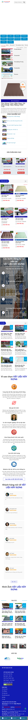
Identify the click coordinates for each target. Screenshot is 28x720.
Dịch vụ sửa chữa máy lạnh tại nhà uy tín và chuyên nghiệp (20, 613)
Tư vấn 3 (23, 718)
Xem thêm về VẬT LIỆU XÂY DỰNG (14, 479)
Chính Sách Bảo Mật (8, 682)
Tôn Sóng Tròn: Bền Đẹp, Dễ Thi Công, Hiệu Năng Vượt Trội (6, 335)
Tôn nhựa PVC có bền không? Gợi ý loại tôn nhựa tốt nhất (7, 613)
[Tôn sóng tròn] (14, 91)
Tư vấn (3, 323)
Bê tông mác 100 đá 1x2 (12, 129)
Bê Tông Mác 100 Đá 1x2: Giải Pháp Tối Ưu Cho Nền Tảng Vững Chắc (20, 625)
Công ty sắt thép (10, 138)
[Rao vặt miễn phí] (20, 658)
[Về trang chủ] (6, 2)
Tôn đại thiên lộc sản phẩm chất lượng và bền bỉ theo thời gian (20, 335)
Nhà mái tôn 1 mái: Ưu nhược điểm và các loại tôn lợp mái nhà (6, 638)
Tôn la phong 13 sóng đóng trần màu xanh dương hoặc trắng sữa (21, 351)
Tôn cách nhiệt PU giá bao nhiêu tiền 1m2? (7, 625)
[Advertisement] (14, 18)
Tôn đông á (4, 691)
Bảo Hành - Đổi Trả (8, 676)
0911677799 (18, 707)
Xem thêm (7, 172)
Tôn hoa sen (4, 181)
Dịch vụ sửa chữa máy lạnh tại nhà (14, 120)
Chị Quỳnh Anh (13, 508)
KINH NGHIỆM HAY (14, 114)
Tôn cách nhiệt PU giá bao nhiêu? (14, 125)
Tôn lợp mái (4, 693)
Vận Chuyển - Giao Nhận (9, 680)
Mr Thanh (12, 553)
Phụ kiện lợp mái (6, 695)
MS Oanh (12, 568)
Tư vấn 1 (5, 718)
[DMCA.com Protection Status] (8, 684)
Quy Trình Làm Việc (8, 674)
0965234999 (7, 707)
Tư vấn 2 (14, 718)
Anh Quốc (12, 538)
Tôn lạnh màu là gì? (11, 142)
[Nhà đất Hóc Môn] (7, 658)
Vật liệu (3, 697)
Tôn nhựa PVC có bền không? (13, 116)
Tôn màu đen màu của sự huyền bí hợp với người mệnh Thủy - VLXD (7, 367)
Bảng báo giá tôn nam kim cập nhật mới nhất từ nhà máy (6, 351)
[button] (26, 165)
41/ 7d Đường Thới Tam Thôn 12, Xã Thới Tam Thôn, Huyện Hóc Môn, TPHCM (14, 712)
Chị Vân (11, 493)
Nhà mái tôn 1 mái (11, 134)
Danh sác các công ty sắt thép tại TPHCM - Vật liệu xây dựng (20, 638)
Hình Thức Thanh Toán (9, 678)
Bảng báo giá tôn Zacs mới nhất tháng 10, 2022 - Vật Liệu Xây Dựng (20, 367)
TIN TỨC (14, 600)
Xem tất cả (14, 581)
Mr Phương (12, 523)
